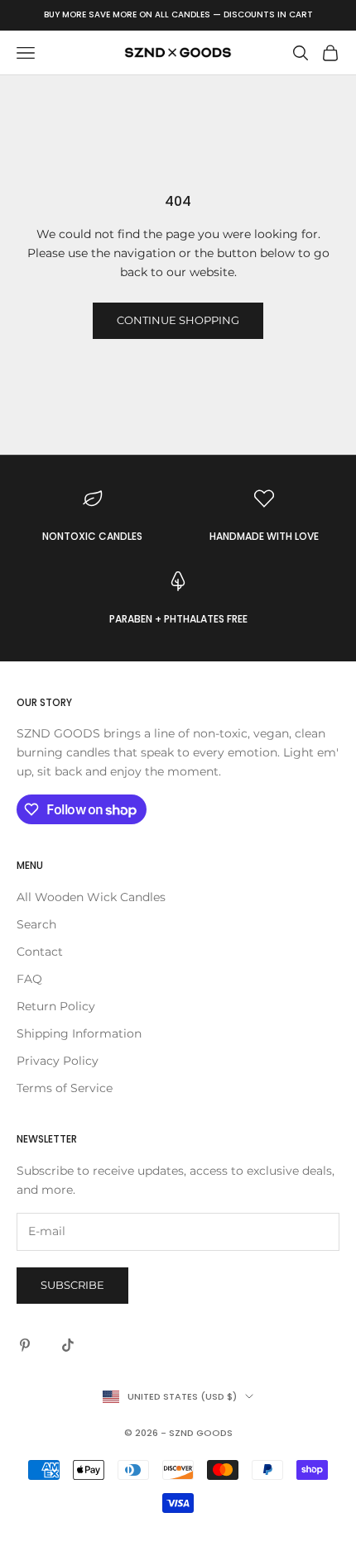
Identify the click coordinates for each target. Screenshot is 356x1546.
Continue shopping (178, 320)
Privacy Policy (58, 1060)
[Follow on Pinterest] (25, 1345)
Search (36, 924)
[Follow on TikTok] (68, 1345)
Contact (40, 951)
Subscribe (72, 1284)
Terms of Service (65, 1088)
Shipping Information (79, 1033)
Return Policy (56, 1006)
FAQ (29, 978)
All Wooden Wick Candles (91, 897)
